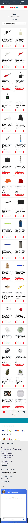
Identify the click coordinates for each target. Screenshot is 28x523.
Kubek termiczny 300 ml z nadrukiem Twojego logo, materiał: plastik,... (20, 231)
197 (12, 414)
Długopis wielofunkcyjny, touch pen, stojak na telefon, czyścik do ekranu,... (7, 211)
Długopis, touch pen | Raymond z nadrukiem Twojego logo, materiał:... (7, 252)
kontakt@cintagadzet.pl (11, 472)
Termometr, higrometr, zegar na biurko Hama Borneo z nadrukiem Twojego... (19, 381)
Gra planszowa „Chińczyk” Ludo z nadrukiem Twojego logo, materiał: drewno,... (7, 295)
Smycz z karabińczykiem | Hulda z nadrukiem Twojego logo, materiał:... (7, 40)
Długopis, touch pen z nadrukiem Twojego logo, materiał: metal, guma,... (7, 231)
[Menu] (2, 7)
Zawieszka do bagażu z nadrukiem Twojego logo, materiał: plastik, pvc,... (20, 146)
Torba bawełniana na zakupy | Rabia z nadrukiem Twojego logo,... (6, 105)
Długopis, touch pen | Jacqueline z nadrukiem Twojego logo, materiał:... (20, 104)
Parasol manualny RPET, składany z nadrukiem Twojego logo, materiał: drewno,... (20, 274)
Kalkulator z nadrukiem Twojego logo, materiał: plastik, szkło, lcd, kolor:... (7, 337)
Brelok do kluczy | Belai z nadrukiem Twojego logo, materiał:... (7, 82)
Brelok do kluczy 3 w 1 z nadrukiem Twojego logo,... (7, 146)
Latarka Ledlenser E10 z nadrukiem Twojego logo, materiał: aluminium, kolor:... (7, 402)
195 (19, 411)
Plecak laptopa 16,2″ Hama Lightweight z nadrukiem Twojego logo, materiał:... (7, 381)
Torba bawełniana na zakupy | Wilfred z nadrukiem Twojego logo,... (19, 41)
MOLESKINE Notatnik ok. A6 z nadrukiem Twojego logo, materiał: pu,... (7, 316)
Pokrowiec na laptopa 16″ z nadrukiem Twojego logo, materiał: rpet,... (20, 211)
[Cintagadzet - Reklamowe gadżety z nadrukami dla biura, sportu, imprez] (14, 7)
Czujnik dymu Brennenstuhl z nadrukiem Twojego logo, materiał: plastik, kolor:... (20, 402)
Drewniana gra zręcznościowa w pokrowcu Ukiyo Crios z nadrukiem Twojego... (7, 274)
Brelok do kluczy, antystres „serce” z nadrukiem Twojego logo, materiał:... (20, 317)
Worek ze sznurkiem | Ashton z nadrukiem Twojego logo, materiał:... (20, 125)
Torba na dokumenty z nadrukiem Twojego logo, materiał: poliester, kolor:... (7, 168)
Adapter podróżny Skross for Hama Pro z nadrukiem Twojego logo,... (20, 359)
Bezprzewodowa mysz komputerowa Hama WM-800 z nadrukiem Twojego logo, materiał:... (7, 359)
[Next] (16, 414)
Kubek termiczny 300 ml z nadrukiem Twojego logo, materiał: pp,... (20, 252)
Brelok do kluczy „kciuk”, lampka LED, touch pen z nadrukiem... (7, 125)
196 (23, 411)
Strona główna (12, 16)
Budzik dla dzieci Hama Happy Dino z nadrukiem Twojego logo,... (20, 337)
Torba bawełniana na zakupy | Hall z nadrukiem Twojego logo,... (19, 83)
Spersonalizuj (6, 46)
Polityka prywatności (6, 489)
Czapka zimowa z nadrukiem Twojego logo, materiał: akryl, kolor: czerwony (20, 189)
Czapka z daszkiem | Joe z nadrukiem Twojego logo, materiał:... (7, 189)
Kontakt (3, 486)
